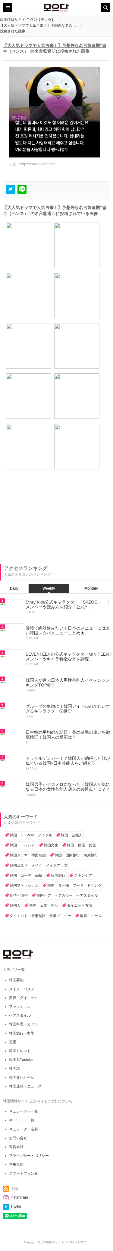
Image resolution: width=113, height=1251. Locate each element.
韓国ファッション (24, 885)
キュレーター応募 (23, 1129)
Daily (14, 588)
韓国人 (15, 905)
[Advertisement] (45, 521)
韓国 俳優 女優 (81, 845)
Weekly (48, 588)
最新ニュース (91, 916)
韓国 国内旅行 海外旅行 (76, 855)
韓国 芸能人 (72, 835)
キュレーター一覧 (23, 1111)
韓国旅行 (58, 875)
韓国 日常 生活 (43, 905)
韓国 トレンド (22, 845)
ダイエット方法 (79, 905)
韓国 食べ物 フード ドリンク (74, 885)
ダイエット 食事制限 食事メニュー (40, 916)
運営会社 (16, 1147)
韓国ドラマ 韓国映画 (28, 855)
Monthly (91, 588)
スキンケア (83, 875)
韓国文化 (51, 845)
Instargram (19, 1197)
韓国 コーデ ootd (26, 875)
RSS (14, 1188)
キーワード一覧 (21, 1120)
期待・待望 (19, 895)
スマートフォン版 (23, 1173)
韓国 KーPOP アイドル (31, 835)
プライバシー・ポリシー (29, 1155)
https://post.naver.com (37, 164)
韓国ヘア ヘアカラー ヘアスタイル (67, 895)
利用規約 (16, 1164)
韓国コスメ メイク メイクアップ (38, 865)
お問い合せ (18, 1138)
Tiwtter (16, 1206)
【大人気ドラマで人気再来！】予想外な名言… (38, 25)
